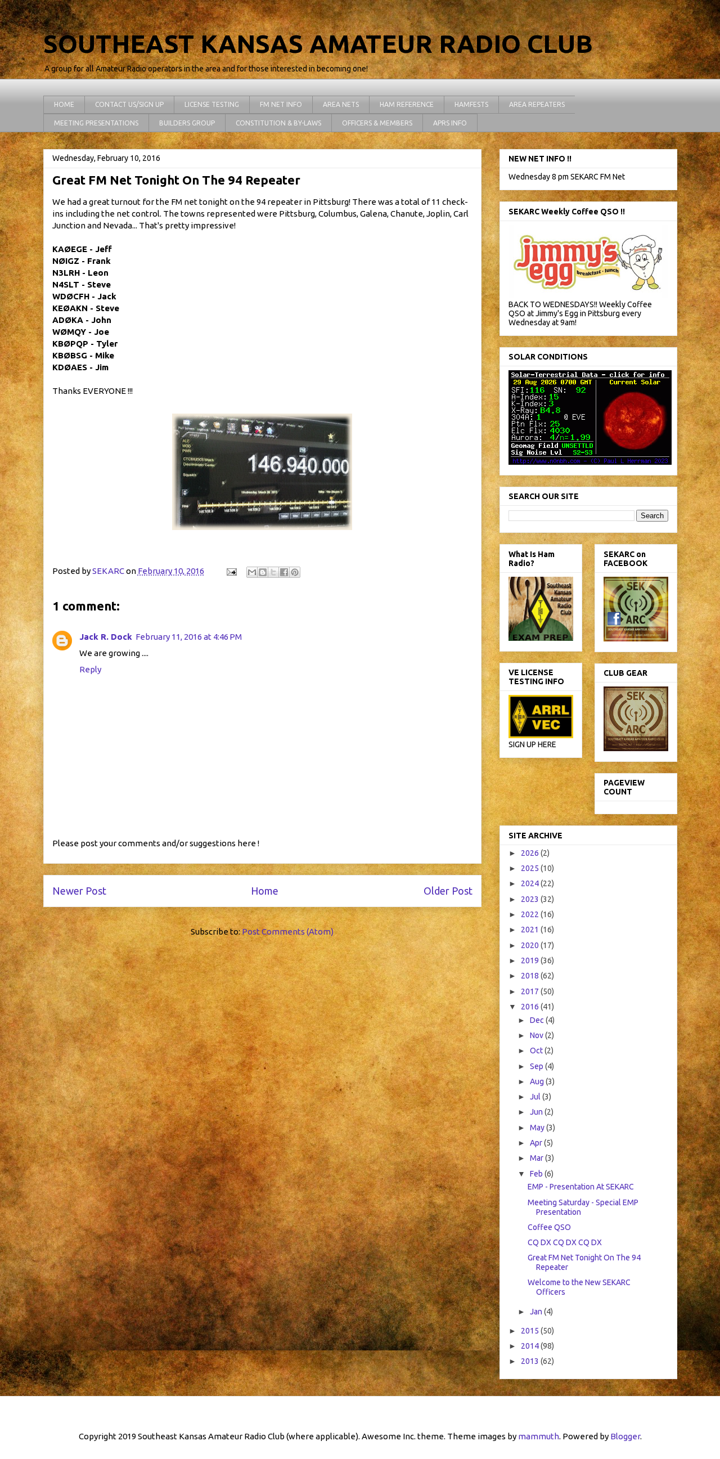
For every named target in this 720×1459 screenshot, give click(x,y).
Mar (537, 1157)
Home (264, 890)
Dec (538, 1020)
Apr (537, 1142)
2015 (531, 1330)
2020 (531, 945)
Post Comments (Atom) (288, 931)
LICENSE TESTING (211, 104)
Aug (538, 1081)
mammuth (538, 1436)
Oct (537, 1050)
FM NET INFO (281, 104)
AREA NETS (341, 104)
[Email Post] (231, 571)
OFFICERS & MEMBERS (377, 123)
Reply (90, 669)
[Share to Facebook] (284, 572)
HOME (64, 104)
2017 (531, 991)
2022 (531, 914)
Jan (537, 1311)
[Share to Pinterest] (294, 572)
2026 (531, 853)
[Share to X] (273, 572)
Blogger (625, 1436)
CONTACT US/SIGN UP (129, 104)
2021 (531, 929)
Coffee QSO (549, 1227)
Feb (537, 1173)
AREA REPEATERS (537, 104)
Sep (537, 1066)
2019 (531, 960)
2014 (531, 1345)
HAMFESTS (471, 104)
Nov (537, 1035)
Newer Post (79, 890)
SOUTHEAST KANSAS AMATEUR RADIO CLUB (318, 43)
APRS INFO (450, 123)
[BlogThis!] (262, 572)
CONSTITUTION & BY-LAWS (278, 123)
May (538, 1127)
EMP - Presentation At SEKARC (581, 1186)
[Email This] (252, 572)
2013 (531, 1361)
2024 (531, 883)
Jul (536, 1096)
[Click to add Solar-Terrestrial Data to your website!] (590, 461)
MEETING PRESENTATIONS (96, 123)
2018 (531, 975)
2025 (531, 868)
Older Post (448, 890)
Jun (537, 1111)
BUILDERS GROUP (187, 123)
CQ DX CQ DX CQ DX (565, 1242)
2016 (531, 1006)
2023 (531, 899)
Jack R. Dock (105, 636)
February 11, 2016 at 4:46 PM (189, 636)
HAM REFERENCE (407, 104)
